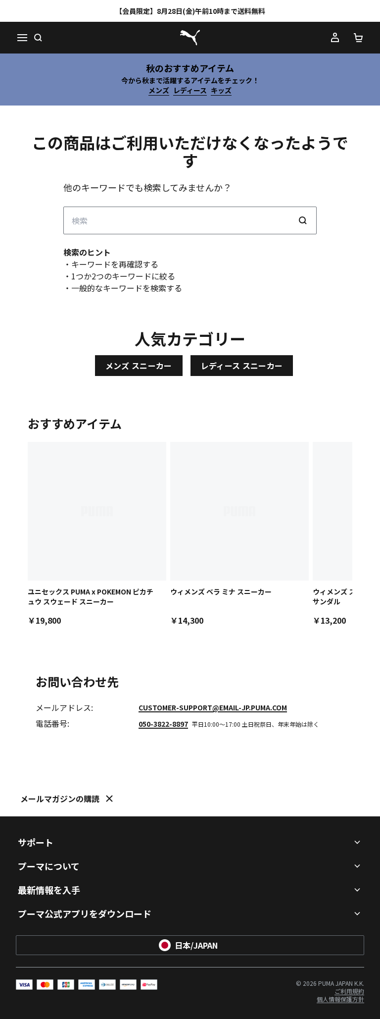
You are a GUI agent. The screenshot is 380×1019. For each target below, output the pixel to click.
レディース (190, 90)
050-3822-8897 (163, 724)
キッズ (221, 90)
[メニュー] (22, 38)
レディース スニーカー (242, 366)
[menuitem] (349, 991)
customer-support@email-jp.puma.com (213, 707)
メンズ (158, 90)
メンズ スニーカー (138, 366)
